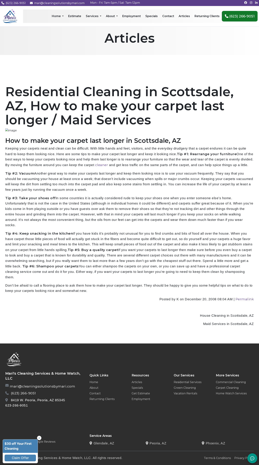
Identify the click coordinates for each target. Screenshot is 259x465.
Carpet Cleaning (227, 387)
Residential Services (187, 382)
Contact (95, 393)
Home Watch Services (231, 393)
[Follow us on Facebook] (245, 2)
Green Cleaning (185, 387)
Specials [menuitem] (151, 16)
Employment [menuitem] (131, 16)
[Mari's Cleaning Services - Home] (10, 16)
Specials (137, 387)
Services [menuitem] (92, 16)
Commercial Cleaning (231, 382)
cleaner (101, 165)
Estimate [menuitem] (74, 16)
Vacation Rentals (185, 393)
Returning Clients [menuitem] (207, 16)
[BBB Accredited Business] (18, 414)
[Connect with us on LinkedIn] (256, 2)
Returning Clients (102, 399)
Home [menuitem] (56, 16)
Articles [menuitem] (184, 16)
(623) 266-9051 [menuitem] (241, 16)
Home (94, 382)
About (94, 387)
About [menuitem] (111, 16)
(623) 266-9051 (16, 3)
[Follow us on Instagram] (251, 2)
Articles (137, 382)
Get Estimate (141, 393)
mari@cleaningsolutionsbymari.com (59, 3)
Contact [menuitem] (168, 16)
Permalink (245, 299)
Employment (141, 399)
